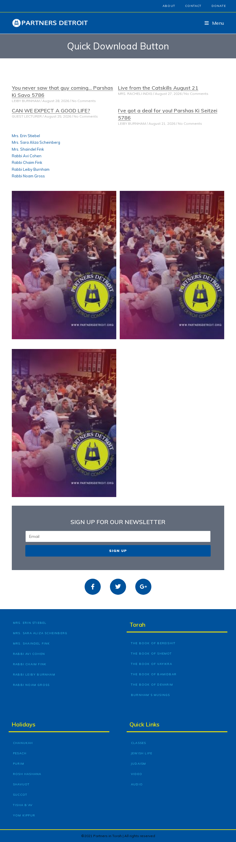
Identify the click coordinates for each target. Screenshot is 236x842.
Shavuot (21, 784)
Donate (219, 6)
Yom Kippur (24, 815)
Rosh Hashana (27, 774)
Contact (193, 6)
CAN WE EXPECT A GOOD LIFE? (51, 110)
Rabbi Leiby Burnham (31, 169)
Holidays (23, 724)
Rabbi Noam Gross (28, 176)
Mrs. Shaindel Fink (28, 149)
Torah (137, 624)
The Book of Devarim (152, 684)
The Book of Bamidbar (153, 674)
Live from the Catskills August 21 (158, 88)
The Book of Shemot (151, 653)
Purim (18, 764)
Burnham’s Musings (150, 695)
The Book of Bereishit (153, 643)
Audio (137, 784)
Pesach (19, 753)
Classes (138, 743)
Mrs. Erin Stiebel (26, 135)
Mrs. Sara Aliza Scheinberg (36, 142)
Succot (20, 795)
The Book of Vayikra (151, 664)
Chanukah (23, 743)
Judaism (138, 764)
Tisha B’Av (23, 805)
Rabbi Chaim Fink (27, 162)
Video (136, 774)
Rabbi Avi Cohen (26, 156)
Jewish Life (141, 753)
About (169, 6)
